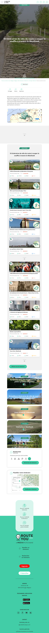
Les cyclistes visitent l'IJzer (16, 249)
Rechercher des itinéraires (30, 462)
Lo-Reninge (30, 80)
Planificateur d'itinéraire (31, 489)
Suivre (15, 91)
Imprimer (21, 91)
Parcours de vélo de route (6, 80)
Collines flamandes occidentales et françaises (21, 171)
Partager (10, 91)
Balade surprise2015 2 (15, 331)
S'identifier (24, 573)
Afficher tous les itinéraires (18, 366)
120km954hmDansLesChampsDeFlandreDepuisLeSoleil (24, 273)
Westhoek (26, 80)
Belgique (12, 80)
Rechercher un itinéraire (26, 556)
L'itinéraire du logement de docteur (19, 312)
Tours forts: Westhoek (15, 351)
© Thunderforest (29, 122)
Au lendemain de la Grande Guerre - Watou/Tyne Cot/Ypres (25, 293)
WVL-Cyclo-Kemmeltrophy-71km (18, 191)
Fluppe (4, 76)
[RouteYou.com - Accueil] (7, 2)
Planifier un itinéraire (25, 548)
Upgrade (24, 566)
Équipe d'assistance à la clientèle (25, 631)
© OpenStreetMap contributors (36, 122)
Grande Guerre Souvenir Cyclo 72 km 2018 (20, 210)
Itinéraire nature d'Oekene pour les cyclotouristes (22, 229)
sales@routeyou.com (25, 624)
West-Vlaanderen (21, 80)
